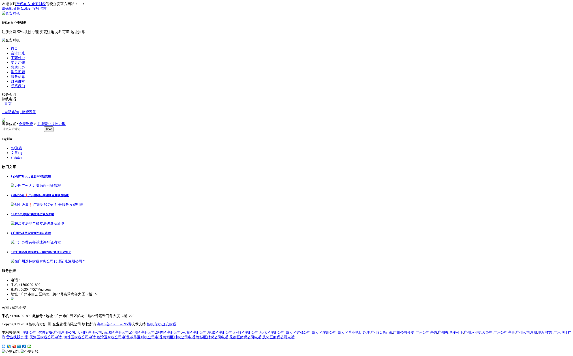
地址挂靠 (545, 332)
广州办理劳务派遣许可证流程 (31, 233)
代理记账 (45, 332)
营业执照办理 (17, 337)
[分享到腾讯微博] (19, 346)
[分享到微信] (29, 346)
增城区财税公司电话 (212, 337)
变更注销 (18, 62)
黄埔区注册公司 (194, 332)
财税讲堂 (18, 81)
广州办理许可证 (450, 332)
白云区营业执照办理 (354, 332)
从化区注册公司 (272, 332)
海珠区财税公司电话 (80, 337)
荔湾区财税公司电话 (113, 337)
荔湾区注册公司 (142, 332)
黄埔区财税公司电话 (179, 337)
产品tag (16, 157)
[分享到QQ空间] (9, 346)
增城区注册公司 (220, 332)
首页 (14, 48)
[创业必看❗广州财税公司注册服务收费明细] (47, 205)
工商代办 (18, 58)
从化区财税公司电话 (278, 337)
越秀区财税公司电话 (146, 337)
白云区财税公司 (298, 332)
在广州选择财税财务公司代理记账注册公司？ (41, 252)
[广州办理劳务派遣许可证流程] (36, 242)
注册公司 (29, 332)
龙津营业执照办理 (51, 124)
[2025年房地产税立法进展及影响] (37, 223)
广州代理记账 (381, 332)
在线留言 (39, 9)
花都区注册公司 (246, 332)
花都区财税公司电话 (245, 337)
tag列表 (16, 148)
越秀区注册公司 (168, 332)
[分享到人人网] (24, 346)
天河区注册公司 (89, 332)
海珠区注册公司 (116, 332)
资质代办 (18, 67)
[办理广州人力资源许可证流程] (36, 186)
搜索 (49, 129)
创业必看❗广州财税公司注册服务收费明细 (40, 195)
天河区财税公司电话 (46, 337)
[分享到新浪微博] (14, 346)
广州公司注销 (426, 332)
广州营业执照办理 (478, 332)
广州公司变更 (404, 332)
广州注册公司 (64, 332)
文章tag (16, 153)
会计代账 (18, 53)
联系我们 (18, 86)
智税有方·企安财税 (31, 4)
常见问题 (18, 72)
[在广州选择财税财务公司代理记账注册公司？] (48, 261)
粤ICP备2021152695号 (114, 324)
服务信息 (18, 77)
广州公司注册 (504, 332)
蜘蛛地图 (9, 9)
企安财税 (26, 124)
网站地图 (24, 9)
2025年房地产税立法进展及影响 (32, 214)
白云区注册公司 (324, 332)
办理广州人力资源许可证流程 (31, 176)
